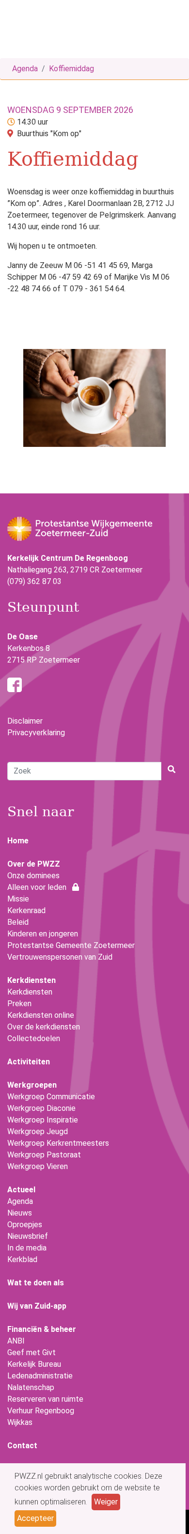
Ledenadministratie (40, 1375)
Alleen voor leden (39, 887)
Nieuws (19, 1213)
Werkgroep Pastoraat (44, 1154)
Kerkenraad (26, 910)
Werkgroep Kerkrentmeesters (58, 1143)
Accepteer (35, 1518)
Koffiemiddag (71, 68)
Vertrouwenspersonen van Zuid (59, 957)
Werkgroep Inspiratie (42, 1119)
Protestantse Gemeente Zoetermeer (71, 945)
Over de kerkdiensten (43, 1026)
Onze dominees (33, 875)
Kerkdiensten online (40, 1015)
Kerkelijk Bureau (34, 1364)
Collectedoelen (33, 1038)
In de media (27, 1247)
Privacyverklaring (36, 732)
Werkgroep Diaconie (41, 1108)
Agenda (25, 68)
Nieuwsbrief (27, 1236)
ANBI (16, 1340)
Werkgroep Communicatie (51, 1096)
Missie (18, 898)
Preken (19, 1003)
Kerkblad (22, 1259)
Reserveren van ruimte (45, 1399)
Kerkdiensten (29, 991)
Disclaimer (25, 721)
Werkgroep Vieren (37, 1166)
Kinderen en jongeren (42, 933)
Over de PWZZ (33, 864)
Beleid (18, 922)
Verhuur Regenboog (40, 1410)
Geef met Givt (31, 1352)
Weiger (106, 1501)
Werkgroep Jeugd (37, 1131)
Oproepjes (24, 1224)
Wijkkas (19, 1422)
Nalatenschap (30, 1387)
